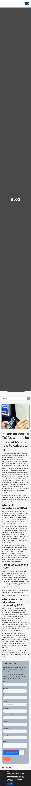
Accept (10, 783)
